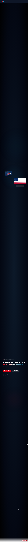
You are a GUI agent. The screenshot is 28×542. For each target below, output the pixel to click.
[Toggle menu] (26, 1)
